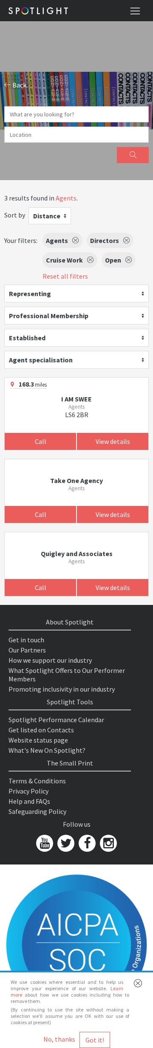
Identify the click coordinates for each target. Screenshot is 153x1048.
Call (40, 441)
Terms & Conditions (37, 781)
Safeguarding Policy (37, 811)
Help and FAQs (29, 801)
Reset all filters (65, 276)
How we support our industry (50, 660)
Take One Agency (76, 480)
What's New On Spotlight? (46, 750)
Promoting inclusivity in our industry (61, 689)
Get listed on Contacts (41, 730)
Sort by (14, 215)
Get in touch (26, 640)
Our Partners (27, 650)
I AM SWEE (76, 399)
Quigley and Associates (77, 553)
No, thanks (59, 1039)
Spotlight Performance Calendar (56, 719)
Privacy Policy (28, 791)
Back (18, 85)
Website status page (38, 740)
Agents (66, 198)
